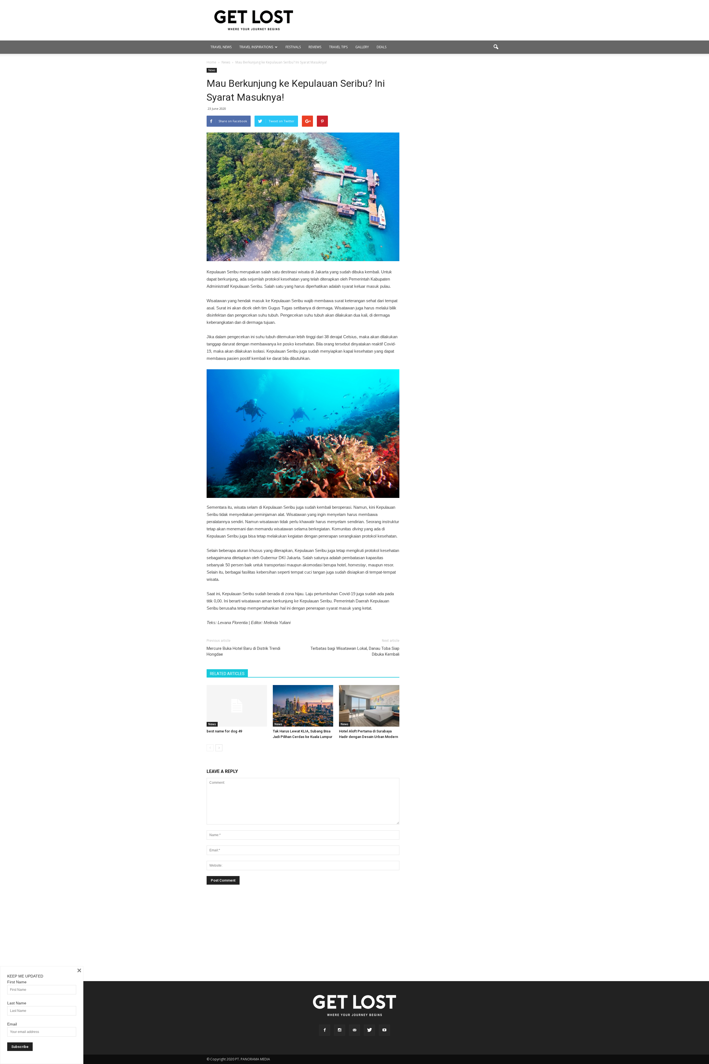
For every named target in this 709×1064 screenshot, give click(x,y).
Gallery (362, 47)
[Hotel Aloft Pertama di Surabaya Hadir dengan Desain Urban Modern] (369, 706)
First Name (17, 982)
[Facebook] (324, 1030)
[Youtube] (384, 1030)
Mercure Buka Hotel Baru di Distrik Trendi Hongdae (243, 651)
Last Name (16, 1003)
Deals (381, 47)
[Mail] (354, 1030)
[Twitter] (369, 1030)
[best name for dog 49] (237, 706)
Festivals (293, 47)
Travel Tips (338, 47)
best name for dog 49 (224, 731)
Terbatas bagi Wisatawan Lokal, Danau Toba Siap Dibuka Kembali (354, 651)
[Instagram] (339, 1030)
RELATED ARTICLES (227, 673)
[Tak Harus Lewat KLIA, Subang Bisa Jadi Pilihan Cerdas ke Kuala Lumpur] (303, 706)
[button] (495, 47)
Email (12, 1024)
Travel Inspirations (256, 47)
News (211, 70)
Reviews (315, 47)
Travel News (221, 47)
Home (211, 62)
